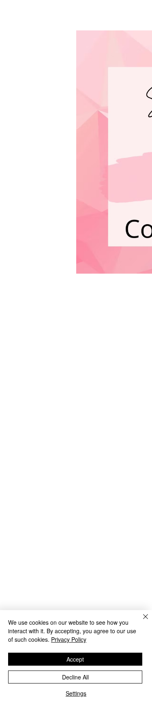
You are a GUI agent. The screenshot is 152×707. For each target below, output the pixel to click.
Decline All (75, 677)
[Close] (140, 621)
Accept (75, 659)
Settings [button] (76, 693)
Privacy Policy (68, 639)
